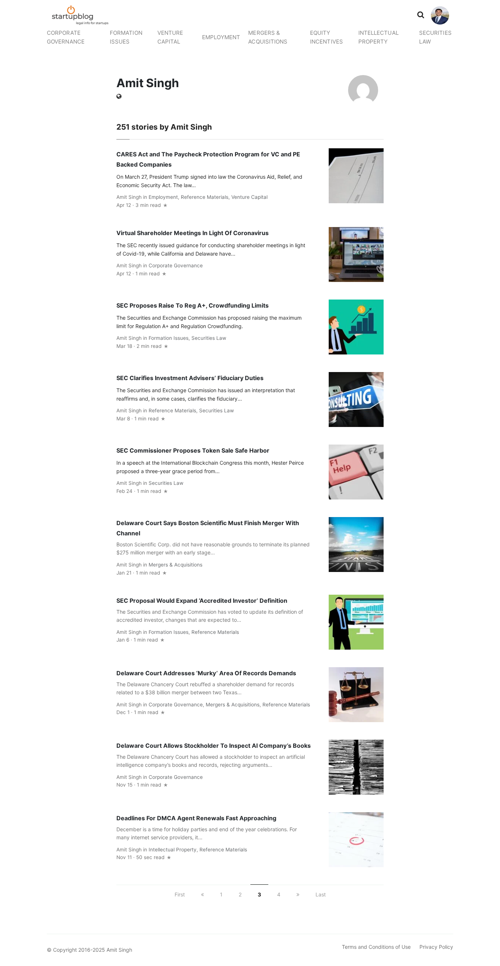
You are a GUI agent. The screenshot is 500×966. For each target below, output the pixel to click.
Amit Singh (129, 197)
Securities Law (435, 37)
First (180, 894)
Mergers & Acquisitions (267, 37)
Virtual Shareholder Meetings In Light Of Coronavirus (192, 233)
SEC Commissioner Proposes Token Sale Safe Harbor (192, 450)
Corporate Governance (66, 37)
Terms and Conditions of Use (376, 947)
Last (321, 894)
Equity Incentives (326, 37)
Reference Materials (204, 197)
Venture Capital (170, 37)
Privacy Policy (436, 947)
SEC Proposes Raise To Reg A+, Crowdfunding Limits (192, 305)
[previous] (202, 894)
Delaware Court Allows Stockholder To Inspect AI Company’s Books (213, 745)
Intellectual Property (378, 37)
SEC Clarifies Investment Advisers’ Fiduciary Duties (190, 378)
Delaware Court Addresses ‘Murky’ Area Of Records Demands (206, 673)
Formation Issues (126, 37)
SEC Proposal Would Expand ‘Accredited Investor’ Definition (201, 600)
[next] (297, 894)
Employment (221, 37)
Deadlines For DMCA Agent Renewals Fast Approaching (196, 818)
